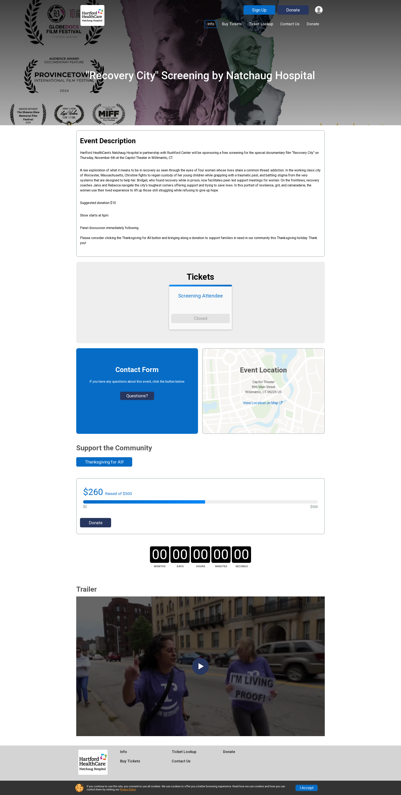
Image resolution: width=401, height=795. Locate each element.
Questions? (137, 395)
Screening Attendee (200, 296)
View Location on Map (261, 403)
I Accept (306, 788)
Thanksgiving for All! (104, 462)
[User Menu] (319, 10)
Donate (293, 10)
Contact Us (289, 24)
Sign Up (259, 10)
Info (210, 24)
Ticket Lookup (261, 24)
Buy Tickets (232, 24)
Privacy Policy (128, 789)
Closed (200, 318)
